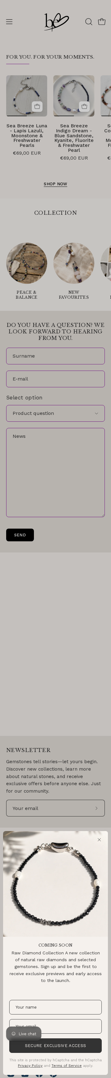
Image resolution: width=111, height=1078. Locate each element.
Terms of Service (66, 1065)
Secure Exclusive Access (55, 1045)
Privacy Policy (30, 1065)
